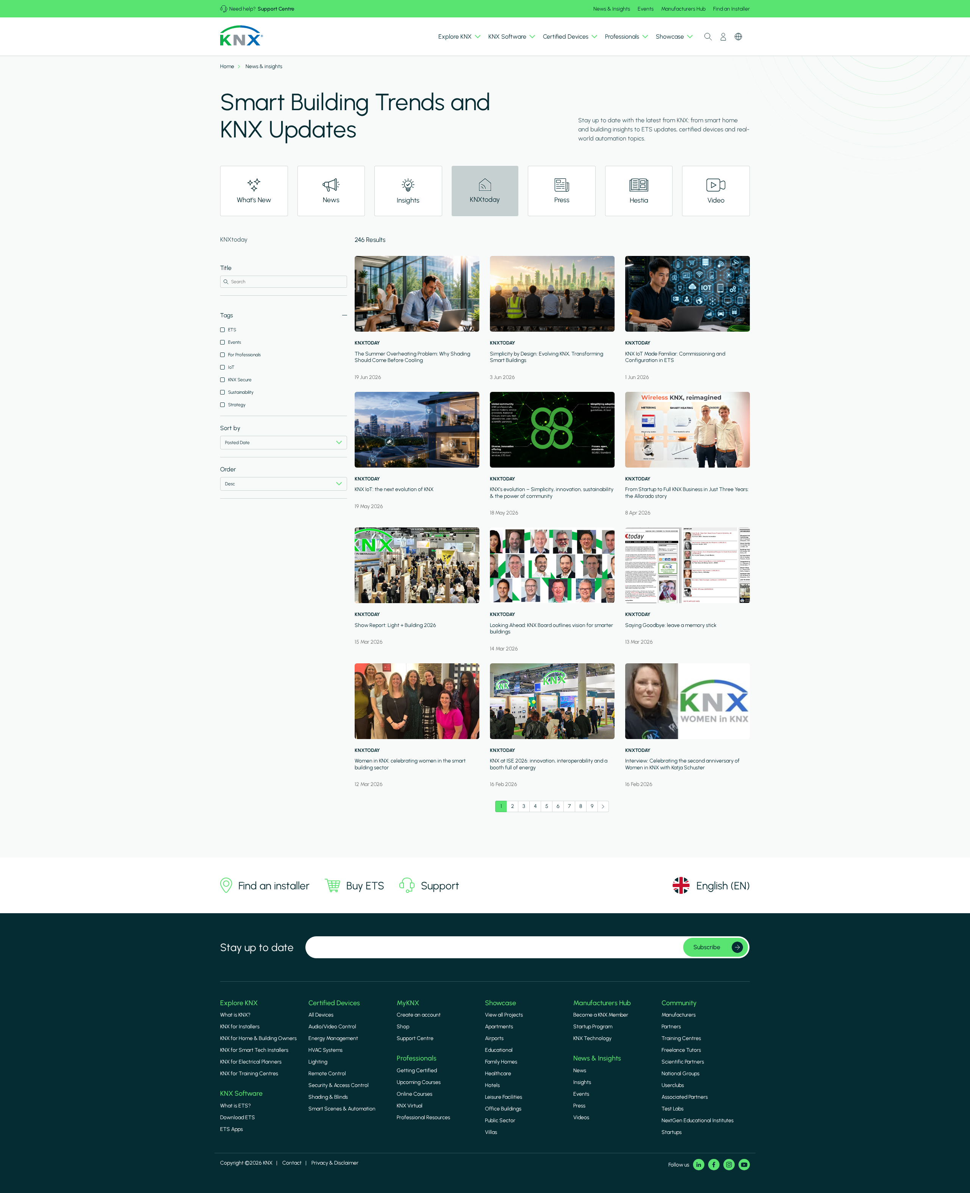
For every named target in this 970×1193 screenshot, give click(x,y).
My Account (723, 37)
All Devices (320, 1015)
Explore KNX (239, 1003)
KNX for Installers (240, 1026)
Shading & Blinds (328, 1097)
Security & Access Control (338, 1085)
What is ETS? (235, 1106)
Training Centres (681, 1038)
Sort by (230, 428)
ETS (232, 329)
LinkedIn (698, 1164)
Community (679, 1003)
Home (227, 67)
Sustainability (240, 392)
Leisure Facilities (503, 1097)
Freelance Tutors (681, 1050)
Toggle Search (708, 37)
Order (228, 469)
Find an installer (274, 885)
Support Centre (276, 9)
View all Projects (504, 1015)
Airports (494, 1038)
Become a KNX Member (600, 1015)
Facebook (714, 1164)
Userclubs (673, 1085)
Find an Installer (731, 9)
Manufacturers (679, 1015)
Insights (582, 1082)
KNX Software (241, 1093)
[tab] (254, 191)
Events (646, 9)
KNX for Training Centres (249, 1073)
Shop (403, 1026)
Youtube (744, 1164)
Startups (672, 1132)
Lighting (317, 1062)
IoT (231, 367)
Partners (671, 1026)
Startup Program (592, 1026)
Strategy (237, 404)
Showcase (500, 1003)
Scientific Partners (683, 1062)
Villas (491, 1132)
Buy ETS (365, 885)
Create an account (419, 1015)
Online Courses (414, 1094)
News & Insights (611, 9)
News (579, 1070)
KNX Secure (240, 379)
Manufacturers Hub (683, 9)
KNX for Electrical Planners (251, 1062)
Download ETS (237, 1117)
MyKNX (408, 1003)
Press (579, 1106)
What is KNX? (235, 1015)
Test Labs (673, 1109)
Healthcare (498, 1073)
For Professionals (244, 354)
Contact (292, 1163)
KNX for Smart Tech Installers (254, 1050)
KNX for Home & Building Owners (258, 1038)
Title (226, 267)
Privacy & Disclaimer (334, 1163)
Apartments (499, 1026)
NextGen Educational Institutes (698, 1120)
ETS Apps (231, 1129)
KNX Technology (592, 1038)
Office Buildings (503, 1109)
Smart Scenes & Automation (341, 1109)
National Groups (680, 1073)
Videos (581, 1117)
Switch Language (738, 37)
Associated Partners (685, 1097)
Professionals (416, 1058)
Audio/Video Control (332, 1026)
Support (440, 885)
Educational (499, 1050)
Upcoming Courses (419, 1082)
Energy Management (333, 1038)
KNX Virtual (409, 1106)
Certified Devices (334, 1003)
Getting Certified (417, 1070)
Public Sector (500, 1120)
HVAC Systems (325, 1050)
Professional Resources (423, 1117)
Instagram (729, 1164)
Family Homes (501, 1062)
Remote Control (327, 1073)
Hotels (492, 1085)
